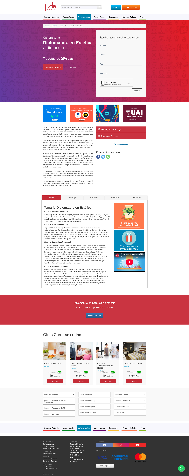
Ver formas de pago (121, 144)
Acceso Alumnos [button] (130, 7)
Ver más (55, 381)
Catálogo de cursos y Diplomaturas (77, 447)
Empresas (73, 461)
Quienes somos (48, 444)
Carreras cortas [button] (84, 17)
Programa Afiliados (76, 459)
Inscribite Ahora (94, 315)
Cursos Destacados (50, 468)
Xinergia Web (52, 474)
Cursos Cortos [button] (99, 17)
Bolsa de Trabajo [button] (129, 17)
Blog (71, 457)
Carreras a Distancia (50, 461)
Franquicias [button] (113, 17)
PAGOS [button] (116, 7)
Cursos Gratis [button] (68, 17)
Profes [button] (142, 17)
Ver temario (73, 67)
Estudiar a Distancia (50, 459)
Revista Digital (75, 455)
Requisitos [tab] (94, 198)
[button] (98, 157)
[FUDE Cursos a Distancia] (50, 6)
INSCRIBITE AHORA (53, 67)
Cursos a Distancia (76, 444)
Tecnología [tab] (137, 198)
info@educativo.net (49, 453)
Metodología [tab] (72, 198)
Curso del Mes (48, 466)
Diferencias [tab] (115, 198)
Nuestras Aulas (48, 446)
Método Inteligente (76, 453)
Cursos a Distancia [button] (51, 17)
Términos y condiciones (51, 448)
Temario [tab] (51, 198)
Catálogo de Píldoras (77, 450)
